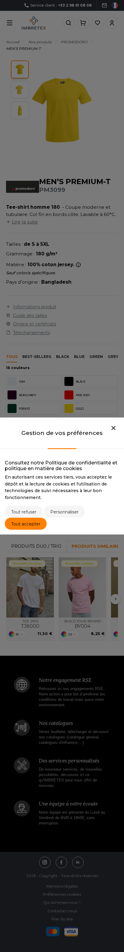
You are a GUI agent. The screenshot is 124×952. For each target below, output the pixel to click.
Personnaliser (64, 512)
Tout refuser (23, 512)
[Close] (113, 428)
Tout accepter (25, 524)
